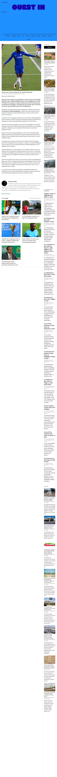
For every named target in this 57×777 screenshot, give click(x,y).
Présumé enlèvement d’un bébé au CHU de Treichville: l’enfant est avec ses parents (49, 580)
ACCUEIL (8, 36)
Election (50, 36)
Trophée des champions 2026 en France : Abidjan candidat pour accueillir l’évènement (11, 240)
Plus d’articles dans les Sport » (35, 198)
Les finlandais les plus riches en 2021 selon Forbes (49, 274)
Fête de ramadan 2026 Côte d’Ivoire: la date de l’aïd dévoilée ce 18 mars (49, 666)
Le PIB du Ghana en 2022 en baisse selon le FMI (49, 143)
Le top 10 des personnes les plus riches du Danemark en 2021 (49, 326)
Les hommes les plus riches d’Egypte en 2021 (49, 299)
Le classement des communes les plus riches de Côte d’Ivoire (49, 608)
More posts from (6, 193)
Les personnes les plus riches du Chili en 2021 (49, 459)
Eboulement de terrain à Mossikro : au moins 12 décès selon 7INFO (49, 499)
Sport (18, 36)
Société (38, 36)
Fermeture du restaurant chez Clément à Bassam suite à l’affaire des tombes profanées (49, 551)
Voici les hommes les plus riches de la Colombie (49, 407)
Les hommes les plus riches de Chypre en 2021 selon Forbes (48, 382)
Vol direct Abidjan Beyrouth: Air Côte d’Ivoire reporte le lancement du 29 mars (49, 636)
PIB (22, 36)
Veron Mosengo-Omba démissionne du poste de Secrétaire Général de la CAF (10, 263)
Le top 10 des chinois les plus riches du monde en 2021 (49, 434)
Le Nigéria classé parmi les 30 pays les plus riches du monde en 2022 (49, 170)
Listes (28, 39)
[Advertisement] (28, 22)
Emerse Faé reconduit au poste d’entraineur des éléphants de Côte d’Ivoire (10, 217)
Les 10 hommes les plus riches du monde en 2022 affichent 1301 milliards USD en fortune (49, 249)
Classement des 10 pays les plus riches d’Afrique (49, 89)
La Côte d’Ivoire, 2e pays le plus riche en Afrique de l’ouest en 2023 (49, 116)
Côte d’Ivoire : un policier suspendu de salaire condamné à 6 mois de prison (49, 694)
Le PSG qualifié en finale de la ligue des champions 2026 (30, 217)
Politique (33, 36)
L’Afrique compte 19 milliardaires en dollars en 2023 (49, 195)
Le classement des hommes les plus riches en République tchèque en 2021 (49, 355)
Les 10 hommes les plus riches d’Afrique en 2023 (49, 219)
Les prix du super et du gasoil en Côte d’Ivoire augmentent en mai (49, 526)
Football (44, 36)
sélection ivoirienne (7, 114)
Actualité (13, 36)
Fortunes (27, 36)
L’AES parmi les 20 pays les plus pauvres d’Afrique (49, 61)
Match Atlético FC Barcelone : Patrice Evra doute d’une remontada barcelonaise (30, 240)
